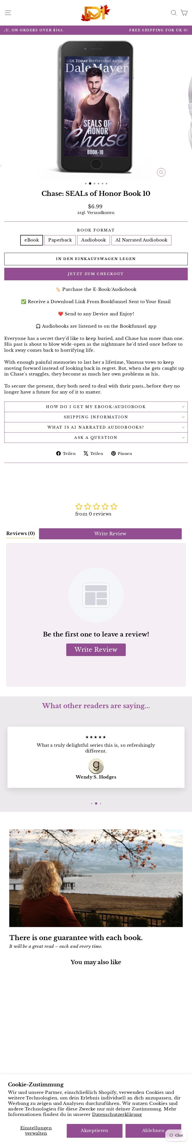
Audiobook (93, 240)
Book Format (96, 230)
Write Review (110, 534)
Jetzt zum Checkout (96, 274)
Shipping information (96, 417)
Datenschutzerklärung (117, 1114)
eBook (31, 240)
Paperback (60, 240)
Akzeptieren (94, 1130)
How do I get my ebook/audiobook (96, 407)
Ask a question (96, 437)
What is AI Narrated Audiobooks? (96, 427)
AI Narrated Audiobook (142, 240)
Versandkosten (101, 212)
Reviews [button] (20, 533)
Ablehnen (153, 1130)
